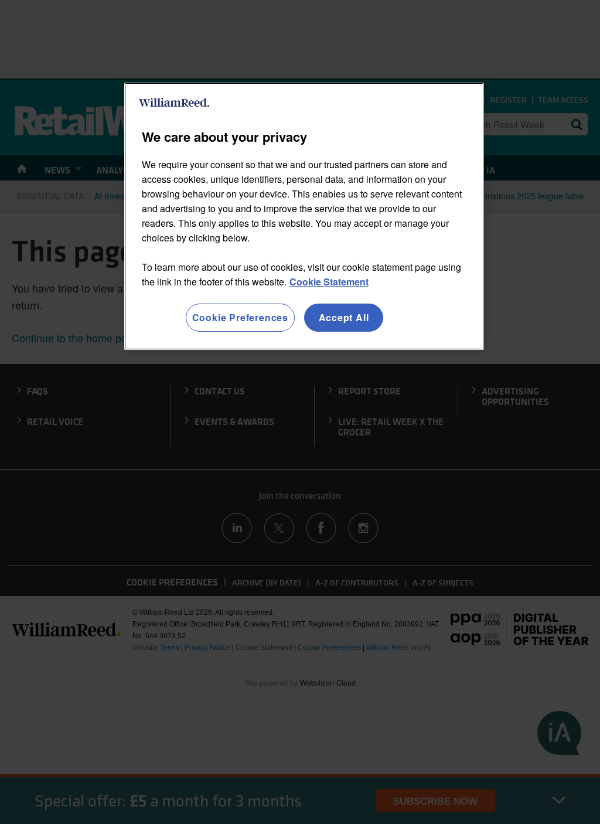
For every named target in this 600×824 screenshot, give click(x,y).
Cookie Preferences (240, 317)
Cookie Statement (329, 281)
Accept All (344, 317)
